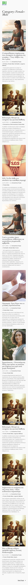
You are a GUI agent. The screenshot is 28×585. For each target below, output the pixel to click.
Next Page (22, 580)
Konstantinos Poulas (16, 61)
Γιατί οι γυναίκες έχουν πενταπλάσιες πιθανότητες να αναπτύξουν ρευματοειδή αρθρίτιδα (13, 240)
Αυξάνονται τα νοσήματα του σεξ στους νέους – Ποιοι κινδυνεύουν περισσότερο (12, 489)
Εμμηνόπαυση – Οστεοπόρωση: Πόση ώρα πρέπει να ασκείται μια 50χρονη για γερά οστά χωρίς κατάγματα (13, 365)
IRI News (5, 63)
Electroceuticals (14, 124)
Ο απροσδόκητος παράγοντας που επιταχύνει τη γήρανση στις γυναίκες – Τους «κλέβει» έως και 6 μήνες (13, 56)
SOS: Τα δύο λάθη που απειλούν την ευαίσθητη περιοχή (14, 179)
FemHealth (17, 63)
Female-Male (11, 63)
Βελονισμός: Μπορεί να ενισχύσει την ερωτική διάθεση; (13, 119)
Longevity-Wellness (18, 433)
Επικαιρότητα (6, 124)
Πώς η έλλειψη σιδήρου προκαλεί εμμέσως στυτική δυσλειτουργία (11, 550)
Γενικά (17, 247)
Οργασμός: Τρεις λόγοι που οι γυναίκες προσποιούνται (13, 304)
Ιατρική (15, 557)
